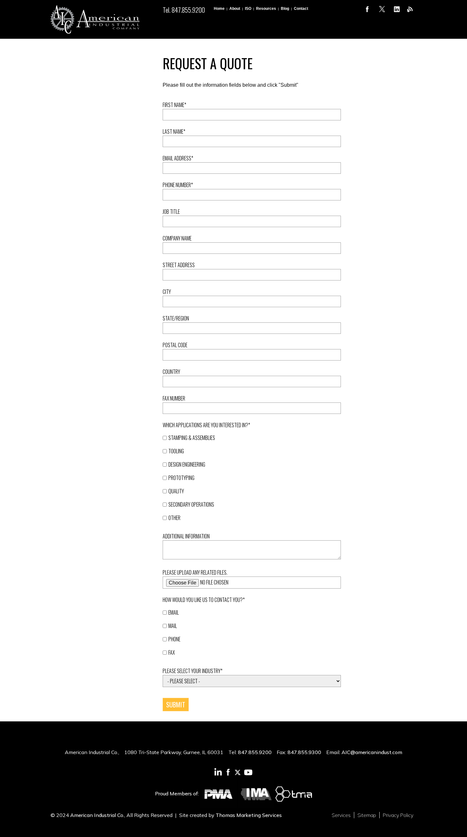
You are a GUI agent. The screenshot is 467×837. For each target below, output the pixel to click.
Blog (285, 8)
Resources (266, 8)
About (234, 8)
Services (341, 815)
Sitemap (366, 815)
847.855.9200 (255, 752)
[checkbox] (252, 481)
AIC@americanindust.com (372, 752)
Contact (301, 8)
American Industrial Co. (97, 815)
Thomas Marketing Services (249, 815)
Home (219, 8)
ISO (248, 8)
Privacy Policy (398, 815)
